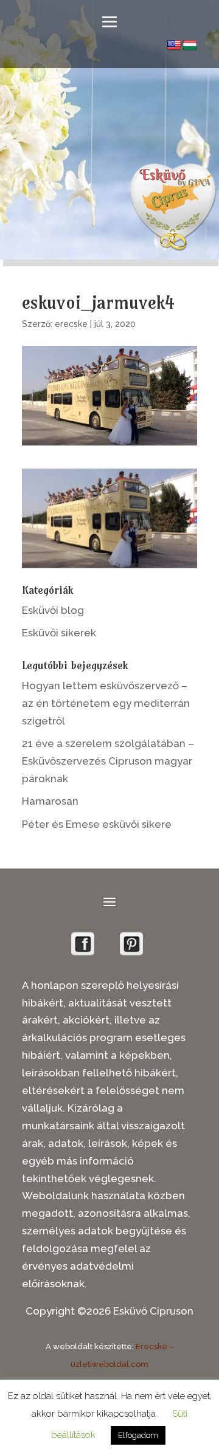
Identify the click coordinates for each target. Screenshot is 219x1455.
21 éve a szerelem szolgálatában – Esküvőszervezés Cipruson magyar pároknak (108, 761)
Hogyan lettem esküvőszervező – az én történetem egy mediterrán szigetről (106, 703)
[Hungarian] (189, 46)
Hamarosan (50, 801)
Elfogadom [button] (138, 1435)
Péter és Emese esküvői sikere (97, 824)
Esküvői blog (53, 610)
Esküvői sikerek (59, 633)
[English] (174, 46)
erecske (71, 324)
